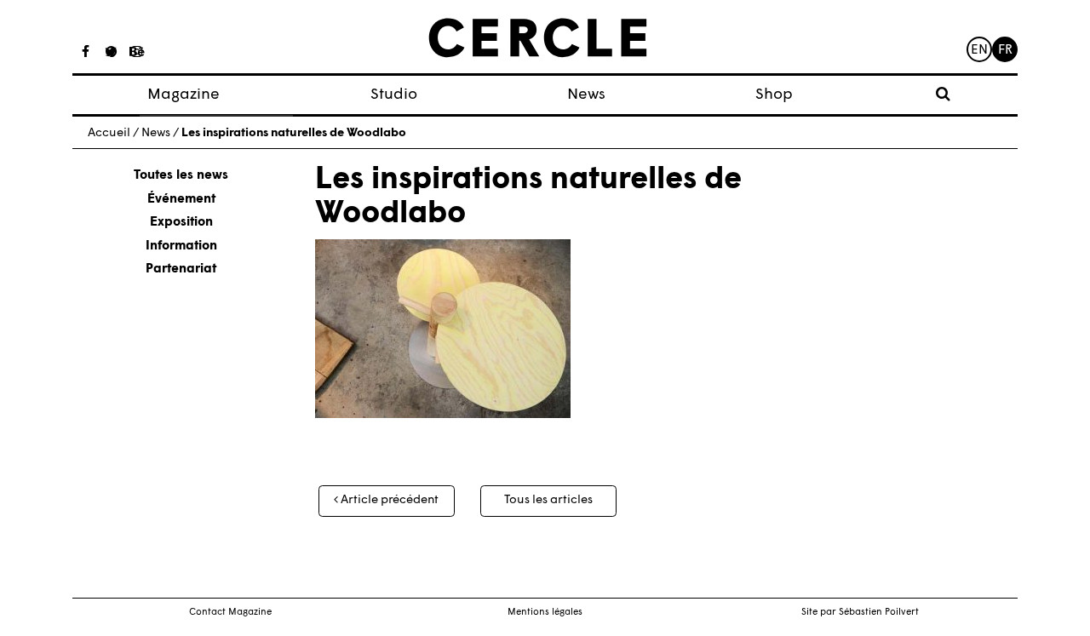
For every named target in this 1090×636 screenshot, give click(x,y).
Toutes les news (181, 175)
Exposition (181, 222)
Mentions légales (545, 612)
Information (181, 246)
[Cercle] (538, 38)
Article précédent (388, 500)
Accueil (109, 133)
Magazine (183, 95)
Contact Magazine (230, 612)
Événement (181, 199)
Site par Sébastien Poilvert (860, 612)
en (979, 50)
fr (1005, 50)
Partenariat (181, 269)
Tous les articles (548, 500)
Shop (774, 95)
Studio (393, 95)
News (586, 95)
